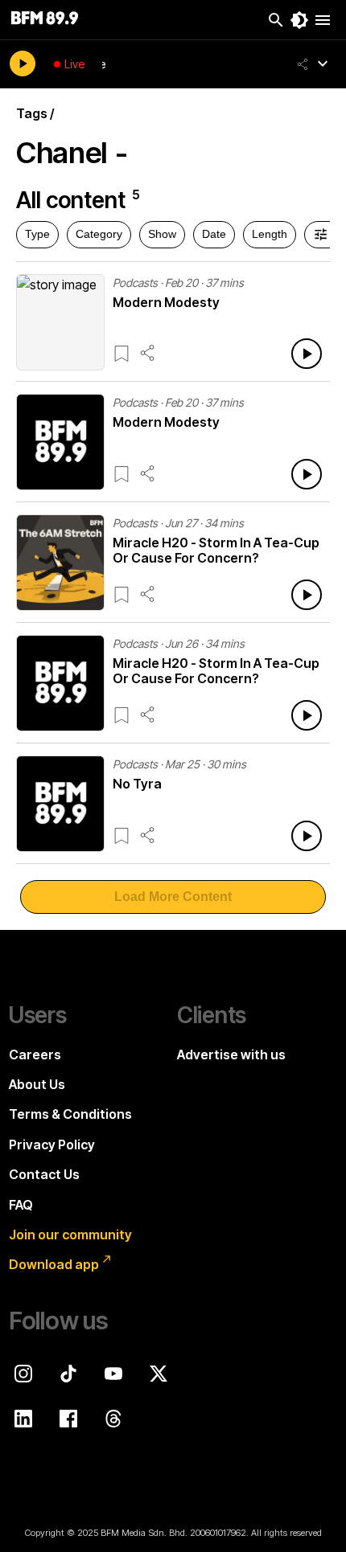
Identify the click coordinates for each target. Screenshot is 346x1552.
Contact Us (44, 1174)
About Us (37, 1084)
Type (37, 233)
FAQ (21, 1205)
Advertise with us (231, 1054)
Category (99, 233)
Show (162, 233)
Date (214, 233)
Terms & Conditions (70, 1114)
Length (269, 233)
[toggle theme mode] (299, 20)
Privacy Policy (52, 1144)
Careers (35, 1054)
